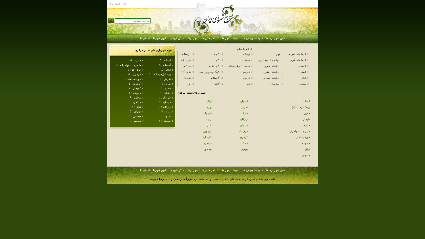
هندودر (137, 120)
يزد (189, 83)
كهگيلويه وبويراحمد (209, 71)
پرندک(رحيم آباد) (162, 74)
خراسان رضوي (271, 71)
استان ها (145, 38)
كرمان (216, 60)
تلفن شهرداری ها (275, 38)
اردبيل (302, 65)
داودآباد (167, 97)
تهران (277, 54)
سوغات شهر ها (230, 38)
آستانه (167, 60)
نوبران (137, 111)
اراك (168, 69)
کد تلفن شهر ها (210, 38)
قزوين (246, 77)
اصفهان (302, 71)
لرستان (186, 54)
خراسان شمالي (271, 77)
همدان (187, 77)
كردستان (215, 54)
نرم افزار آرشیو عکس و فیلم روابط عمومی (173, 179)
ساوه (168, 116)
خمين (168, 88)
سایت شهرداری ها (253, 38)
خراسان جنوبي (272, 65)
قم (248, 83)
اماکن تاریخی (177, 38)
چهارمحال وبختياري (269, 60)
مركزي (187, 65)
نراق (138, 106)
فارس (246, 71)
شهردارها (193, 38)
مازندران (186, 60)
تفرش (167, 79)
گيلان (217, 83)
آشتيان (167, 65)
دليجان (167, 102)
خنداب (167, 92)
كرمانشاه (214, 65)
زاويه (168, 111)
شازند (137, 60)
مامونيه (137, 92)
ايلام (303, 77)
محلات (137, 97)
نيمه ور (137, 116)
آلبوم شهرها (159, 38)
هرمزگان (186, 71)
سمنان (246, 60)
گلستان (215, 77)
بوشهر (302, 83)
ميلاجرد (137, 102)
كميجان (136, 88)
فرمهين (136, 74)
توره (168, 83)
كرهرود (137, 83)
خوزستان (275, 83)
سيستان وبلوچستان (239, 65)
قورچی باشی (133, 79)
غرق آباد (136, 69)
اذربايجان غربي (298, 60)
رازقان (167, 106)
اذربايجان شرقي (297, 54)
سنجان (167, 120)
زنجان (246, 54)
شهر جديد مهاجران (130, 65)
